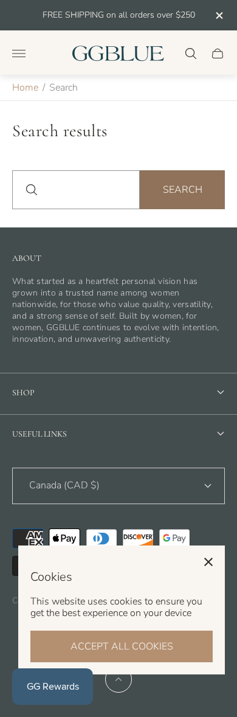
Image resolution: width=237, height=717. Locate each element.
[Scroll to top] (118, 679)
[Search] (190, 53)
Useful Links (39, 434)
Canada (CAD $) (64, 485)
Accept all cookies (121, 646)
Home (25, 87)
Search (182, 189)
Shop (23, 392)
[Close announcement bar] (218, 15)
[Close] (208, 562)
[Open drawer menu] (18, 53)
